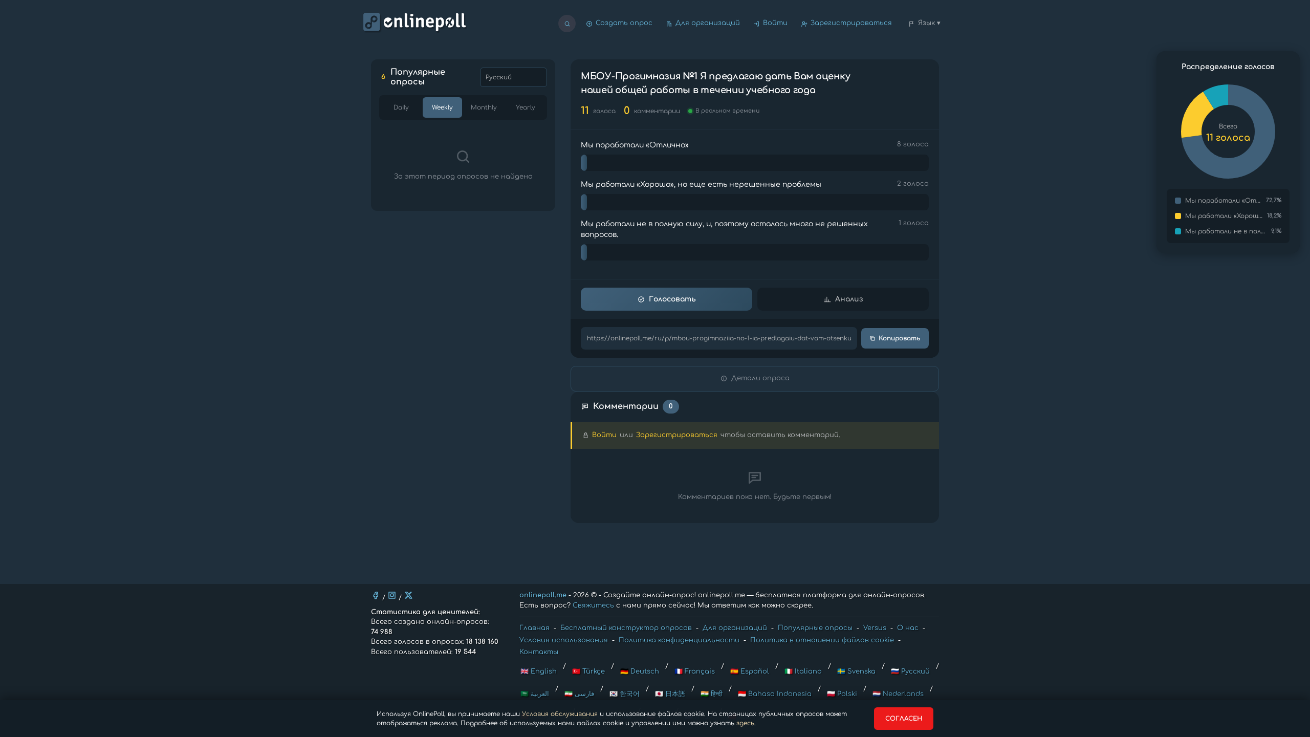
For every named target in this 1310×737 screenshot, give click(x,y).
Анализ (849, 299)
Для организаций (707, 23)
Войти (775, 23)
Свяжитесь (593, 605)
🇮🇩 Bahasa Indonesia (775, 694)
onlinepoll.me (542, 595)
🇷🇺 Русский (910, 671)
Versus (874, 628)
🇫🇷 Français (694, 671)
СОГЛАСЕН (903, 718)
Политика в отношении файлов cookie (822, 640)
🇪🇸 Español (749, 671)
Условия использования (563, 640)
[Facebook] (375, 595)
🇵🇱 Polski (842, 694)
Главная (534, 628)
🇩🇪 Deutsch (639, 671)
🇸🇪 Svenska (856, 671)
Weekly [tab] (442, 107)
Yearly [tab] (525, 107)
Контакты (538, 652)
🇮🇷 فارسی (579, 694)
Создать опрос (624, 23)
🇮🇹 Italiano (803, 671)
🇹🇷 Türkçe (588, 671)
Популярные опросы (815, 628)
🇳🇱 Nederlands (898, 694)
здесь (745, 723)
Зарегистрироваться (851, 23)
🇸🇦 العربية (534, 694)
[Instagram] (392, 595)
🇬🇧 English (538, 671)
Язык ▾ (929, 23)
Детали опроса (760, 378)
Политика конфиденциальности (679, 640)
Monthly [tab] (484, 107)
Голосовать (672, 299)
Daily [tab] (401, 107)
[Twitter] (408, 595)
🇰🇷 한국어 (624, 694)
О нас (908, 628)
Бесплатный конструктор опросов (626, 628)
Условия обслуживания (560, 714)
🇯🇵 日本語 (670, 694)
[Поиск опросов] (567, 23)
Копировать (900, 338)
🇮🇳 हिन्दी (712, 694)
